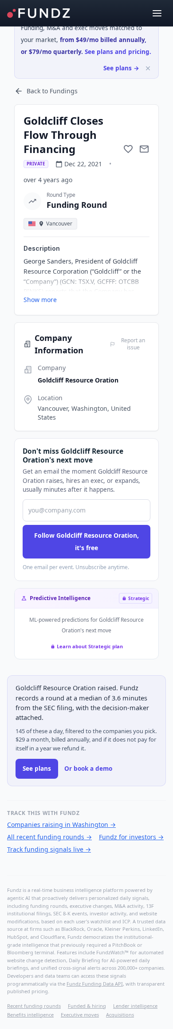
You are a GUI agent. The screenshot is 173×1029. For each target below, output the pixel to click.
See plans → (121, 68)
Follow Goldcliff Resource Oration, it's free (86, 541)
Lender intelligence (135, 1005)
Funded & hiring (87, 1005)
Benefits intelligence (30, 1014)
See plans (37, 769)
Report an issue (133, 344)
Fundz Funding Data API (95, 983)
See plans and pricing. (118, 52)
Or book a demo (88, 769)
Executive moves (80, 1014)
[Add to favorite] (128, 149)
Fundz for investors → (131, 837)
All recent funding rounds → (49, 837)
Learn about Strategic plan (90, 646)
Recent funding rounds (34, 1005)
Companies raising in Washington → (61, 824)
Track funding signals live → (49, 849)
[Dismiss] (148, 68)
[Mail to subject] (144, 149)
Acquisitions (120, 1014)
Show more (40, 299)
